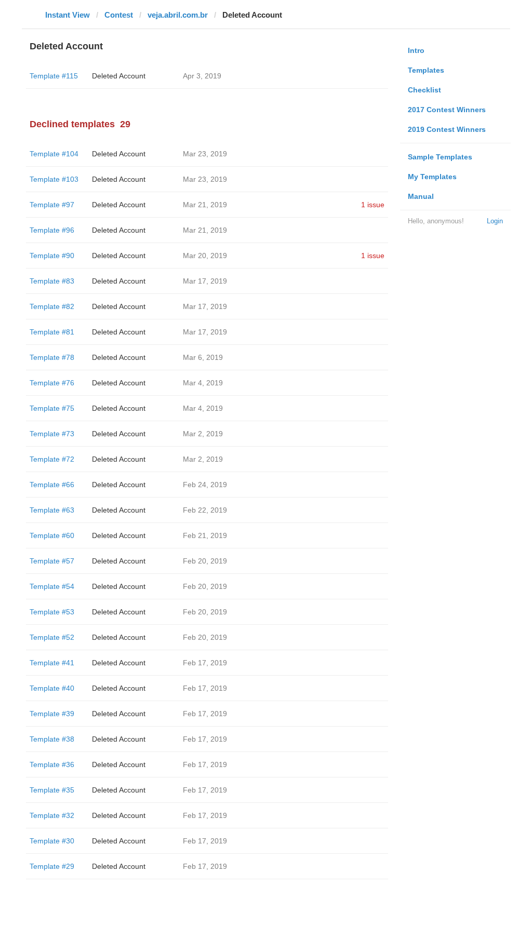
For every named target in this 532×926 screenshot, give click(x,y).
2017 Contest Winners (447, 109)
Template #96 (52, 230)
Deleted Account (118, 76)
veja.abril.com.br (178, 14)
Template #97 (52, 204)
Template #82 (52, 306)
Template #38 (52, 739)
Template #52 (52, 637)
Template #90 (52, 255)
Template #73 (52, 434)
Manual (421, 196)
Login (495, 221)
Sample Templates (440, 157)
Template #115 (54, 76)
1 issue (372, 204)
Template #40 (52, 688)
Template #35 (52, 790)
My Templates (432, 176)
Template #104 (54, 154)
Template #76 (52, 383)
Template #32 (52, 815)
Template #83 (52, 281)
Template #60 (52, 535)
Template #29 (52, 866)
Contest (118, 14)
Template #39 (52, 713)
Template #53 (52, 612)
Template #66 (52, 484)
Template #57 (52, 561)
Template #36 (52, 764)
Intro (416, 50)
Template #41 (52, 663)
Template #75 (52, 408)
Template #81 (52, 332)
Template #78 (52, 357)
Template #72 (52, 459)
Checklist (424, 90)
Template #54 (52, 586)
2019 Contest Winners (447, 129)
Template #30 (52, 841)
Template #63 (52, 510)
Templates (426, 70)
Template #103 (54, 179)
